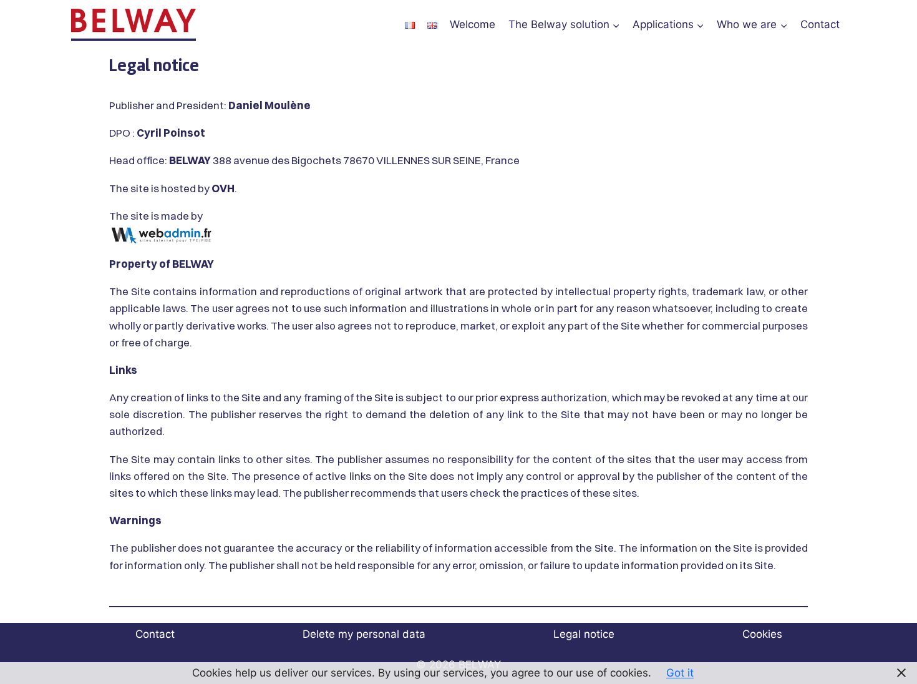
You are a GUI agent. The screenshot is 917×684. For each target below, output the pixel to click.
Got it (680, 673)
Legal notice (583, 634)
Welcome (472, 24)
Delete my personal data (364, 634)
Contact (820, 24)
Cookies (762, 634)
